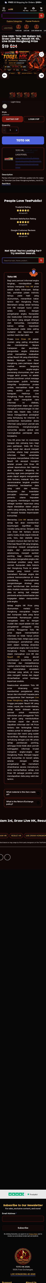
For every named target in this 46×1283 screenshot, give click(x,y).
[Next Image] (41, 75)
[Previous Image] (4, 75)
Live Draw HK (23, 339)
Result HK (13, 657)
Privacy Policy (33, 1234)
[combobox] (20, 15)
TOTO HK (23, 140)
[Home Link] (10, 9)
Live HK (22, 520)
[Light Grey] (4, 106)
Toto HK (29, 286)
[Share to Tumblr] (7, 857)
